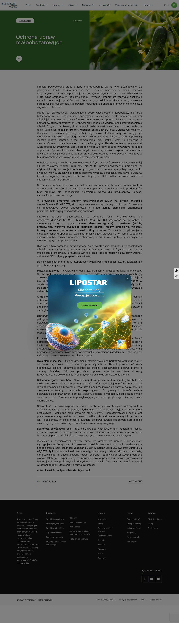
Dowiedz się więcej (89, 305)
